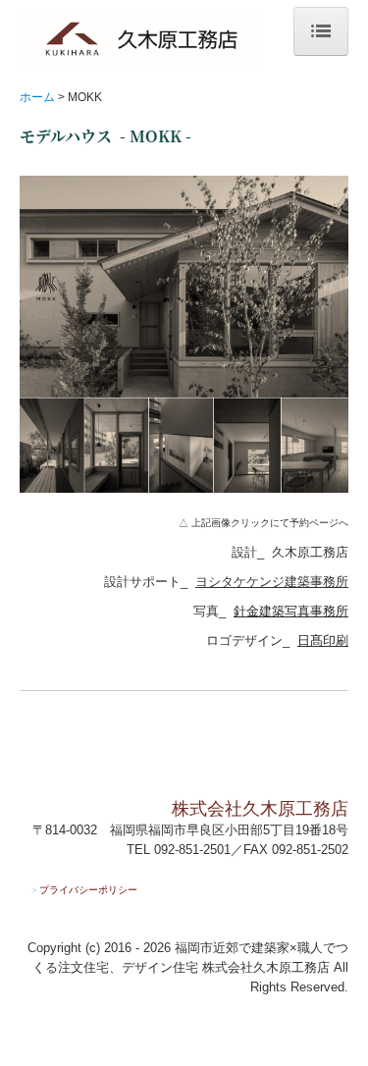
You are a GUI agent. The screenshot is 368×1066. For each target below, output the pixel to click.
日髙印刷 (322, 640)
